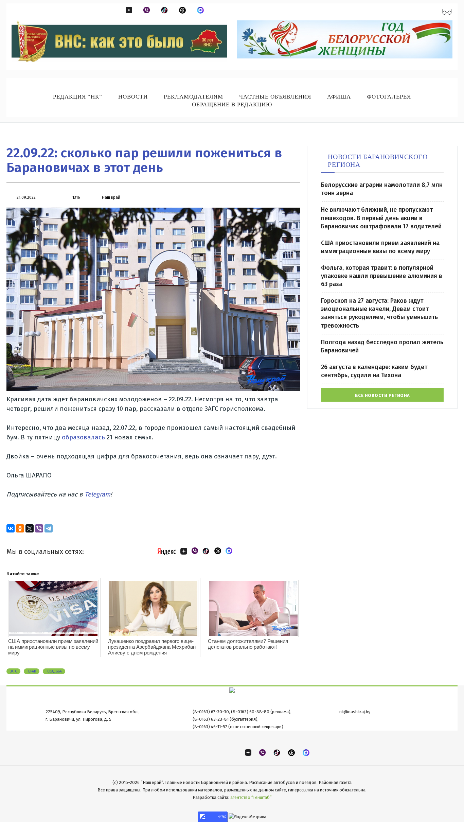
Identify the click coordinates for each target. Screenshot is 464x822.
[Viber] (39, 528)
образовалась (83, 437)
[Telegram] (48, 528)
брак (31, 671)
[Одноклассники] (20, 528)
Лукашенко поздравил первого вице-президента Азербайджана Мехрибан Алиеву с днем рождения (152, 646)
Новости (133, 96)
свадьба (54, 671)
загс (13, 671)
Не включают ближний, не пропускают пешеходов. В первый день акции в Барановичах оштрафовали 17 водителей (381, 218)
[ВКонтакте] (10, 528)
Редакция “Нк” (77, 96)
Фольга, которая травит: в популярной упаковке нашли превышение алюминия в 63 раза (381, 276)
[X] (29, 528)
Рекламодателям (193, 96)
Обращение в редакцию (232, 104)
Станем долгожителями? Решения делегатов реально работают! (248, 644)
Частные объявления (275, 96)
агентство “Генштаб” (251, 797)
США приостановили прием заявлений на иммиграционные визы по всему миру (53, 646)
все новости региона (382, 395)
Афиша (339, 96)
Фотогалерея (389, 96)
